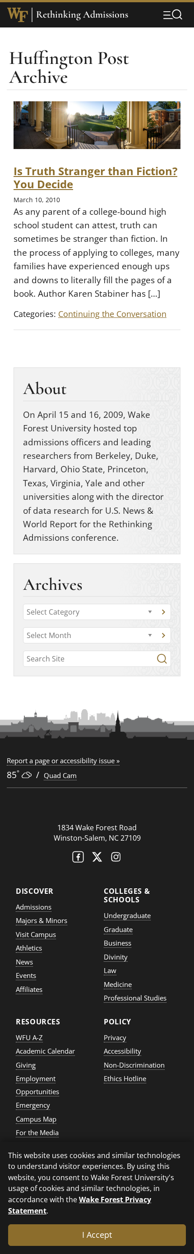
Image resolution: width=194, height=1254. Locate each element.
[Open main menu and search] (173, 14)
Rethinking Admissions (82, 14)
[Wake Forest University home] (17, 15)
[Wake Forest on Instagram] (116, 858)
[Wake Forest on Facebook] (78, 858)
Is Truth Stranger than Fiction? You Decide (95, 177)
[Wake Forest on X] (97, 858)
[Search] (162, 658)
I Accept (97, 1234)
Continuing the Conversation (112, 313)
